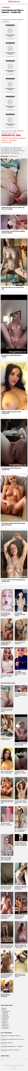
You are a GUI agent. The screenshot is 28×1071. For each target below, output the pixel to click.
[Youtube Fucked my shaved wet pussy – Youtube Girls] (21, 903)
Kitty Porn (4, 1009)
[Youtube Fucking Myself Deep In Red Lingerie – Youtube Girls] (7, 961)
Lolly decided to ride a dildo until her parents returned (20, 975)
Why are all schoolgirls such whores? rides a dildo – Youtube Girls (6, 859)
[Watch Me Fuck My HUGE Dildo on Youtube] (14, 324)
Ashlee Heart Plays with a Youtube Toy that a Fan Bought (12, 208)
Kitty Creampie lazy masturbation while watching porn (5, 614)
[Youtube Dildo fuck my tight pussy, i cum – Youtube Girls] (7, 903)
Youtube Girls (13, 156)
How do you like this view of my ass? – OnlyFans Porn (7, 676)
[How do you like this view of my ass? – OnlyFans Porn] (7, 660)
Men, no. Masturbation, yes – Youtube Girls (20, 830)
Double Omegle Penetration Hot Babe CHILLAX (20, 614)
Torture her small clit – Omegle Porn (20, 643)
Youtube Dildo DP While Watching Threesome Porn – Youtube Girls (6, 888)
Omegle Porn (5, 1014)
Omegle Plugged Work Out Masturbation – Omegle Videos (6, 643)
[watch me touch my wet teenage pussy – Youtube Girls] (14, 554)
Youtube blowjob (16, 147)
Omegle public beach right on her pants (10, 1050)
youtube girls (6, 150)
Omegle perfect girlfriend (7, 1042)
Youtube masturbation (17, 150)
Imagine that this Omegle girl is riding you (10, 1035)
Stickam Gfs (5, 1025)
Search (25, 1059)
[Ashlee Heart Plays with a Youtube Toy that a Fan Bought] (14, 182)
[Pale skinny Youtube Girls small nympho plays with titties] (14, 498)
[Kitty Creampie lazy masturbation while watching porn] (7, 600)
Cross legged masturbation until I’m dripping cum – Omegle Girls (20, 673)
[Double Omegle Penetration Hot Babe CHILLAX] (21, 600)
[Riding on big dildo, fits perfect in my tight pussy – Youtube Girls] (21, 932)
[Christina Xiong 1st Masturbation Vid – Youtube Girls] (7, 986)
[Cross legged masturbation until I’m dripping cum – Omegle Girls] (21, 659)
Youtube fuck (17, 149)
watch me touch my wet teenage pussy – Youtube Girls (13, 580)
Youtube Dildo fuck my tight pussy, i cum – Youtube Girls (6, 917)
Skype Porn (4, 1022)
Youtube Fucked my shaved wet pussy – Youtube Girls (19, 917)
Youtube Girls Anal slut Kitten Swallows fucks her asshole (13, 232)
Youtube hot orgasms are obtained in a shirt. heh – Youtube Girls (21, 888)
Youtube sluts (6, 153)
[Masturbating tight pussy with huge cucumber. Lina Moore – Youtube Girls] (7, 932)
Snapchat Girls (5, 1024)
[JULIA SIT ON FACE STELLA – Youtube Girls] (7, 814)
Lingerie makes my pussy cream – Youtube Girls (11, 412)
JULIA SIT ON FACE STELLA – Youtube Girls (6, 824)
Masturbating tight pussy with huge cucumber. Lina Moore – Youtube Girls (7, 946)
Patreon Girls (5, 1019)
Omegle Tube (5, 1015)
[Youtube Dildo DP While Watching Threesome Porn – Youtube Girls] (7, 874)
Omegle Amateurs (6, 1011)
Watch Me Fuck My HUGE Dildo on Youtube (11, 356)
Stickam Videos (5, 1026)
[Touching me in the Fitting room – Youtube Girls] (14, 442)
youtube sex (14, 152)
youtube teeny (15, 153)
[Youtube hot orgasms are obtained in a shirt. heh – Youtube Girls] (21, 874)
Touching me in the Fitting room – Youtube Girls (11, 468)
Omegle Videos (5, 1016)
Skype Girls (4, 1021)
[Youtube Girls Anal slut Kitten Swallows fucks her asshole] (14, 222)
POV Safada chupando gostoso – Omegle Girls (12, 1046)
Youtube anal (5, 147)
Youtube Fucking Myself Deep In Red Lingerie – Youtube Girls (6, 976)
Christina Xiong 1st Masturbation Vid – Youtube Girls (5, 995)
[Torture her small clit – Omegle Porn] (21, 629)
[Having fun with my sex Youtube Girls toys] (14, 262)
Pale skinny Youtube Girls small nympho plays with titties (13, 524)
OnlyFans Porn (5, 1018)
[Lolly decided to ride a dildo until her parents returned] (21, 961)
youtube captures (7, 149)
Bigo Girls (4, 1008)
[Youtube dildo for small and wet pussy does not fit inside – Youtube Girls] (21, 837)
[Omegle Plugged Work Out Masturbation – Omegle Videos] (7, 629)
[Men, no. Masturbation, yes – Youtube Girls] (21, 817)
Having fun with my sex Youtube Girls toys (12, 288)
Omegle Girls (5, 1012)
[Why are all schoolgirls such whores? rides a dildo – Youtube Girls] (7, 845)
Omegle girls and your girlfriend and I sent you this (12, 1039)
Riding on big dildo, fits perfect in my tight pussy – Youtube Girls (21, 946)
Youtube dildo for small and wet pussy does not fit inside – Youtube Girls (21, 844)
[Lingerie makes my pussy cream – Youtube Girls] (14, 386)
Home (14, 1069)
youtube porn (6, 152)
